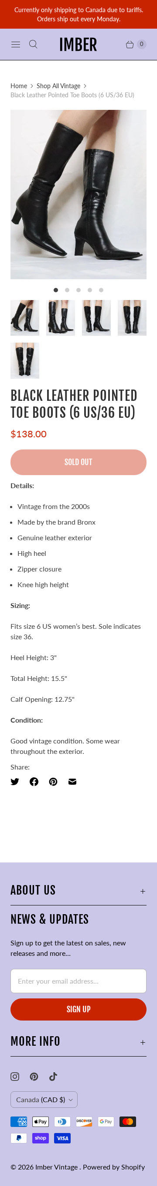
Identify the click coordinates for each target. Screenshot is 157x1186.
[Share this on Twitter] (17, 781)
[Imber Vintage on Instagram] (20, 1076)
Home (18, 85)
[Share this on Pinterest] (53, 781)
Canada (40, 1099)
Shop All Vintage (58, 85)
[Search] (33, 44)
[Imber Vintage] (78, 44)
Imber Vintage (57, 1167)
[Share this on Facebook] (34, 781)
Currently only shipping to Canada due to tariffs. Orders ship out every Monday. (78, 14)
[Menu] (15, 44)
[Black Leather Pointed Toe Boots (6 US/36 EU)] (78, 194)
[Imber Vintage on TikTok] (58, 1076)
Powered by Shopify (114, 1167)
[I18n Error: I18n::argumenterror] (24, 318)
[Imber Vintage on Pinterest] (39, 1076)
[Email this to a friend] (72, 781)
